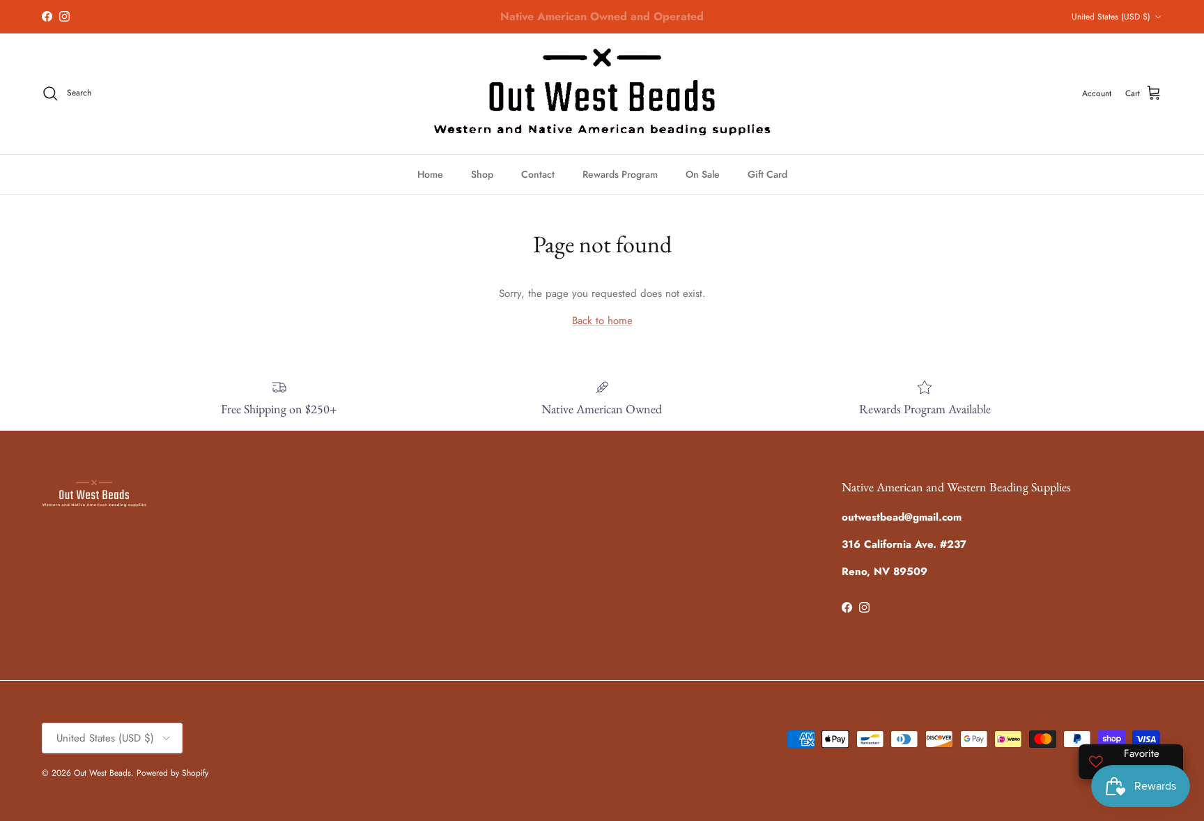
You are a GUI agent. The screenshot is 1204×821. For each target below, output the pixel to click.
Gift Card (767, 174)
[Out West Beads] (602, 93)
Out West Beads (102, 773)
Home (430, 174)
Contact (538, 174)
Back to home (602, 320)
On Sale (703, 174)
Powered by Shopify (172, 773)
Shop (482, 174)
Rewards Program (620, 174)
